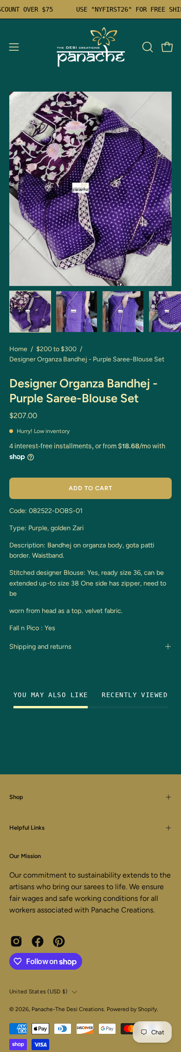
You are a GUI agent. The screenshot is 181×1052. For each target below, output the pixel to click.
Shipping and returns (40, 646)
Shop (16, 796)
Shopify (147, 1009)
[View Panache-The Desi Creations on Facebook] (38, 941)
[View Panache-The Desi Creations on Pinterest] (59, 941)
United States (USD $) (38, 991)
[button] (146, 46)
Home (18, 349)
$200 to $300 (56, 349)
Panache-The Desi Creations (68, 1009)
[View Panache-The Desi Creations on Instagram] (16, 941)
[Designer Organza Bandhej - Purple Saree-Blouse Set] (30, 312)
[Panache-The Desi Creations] (90, 47)
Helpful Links (27, 827)
